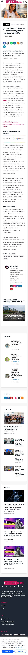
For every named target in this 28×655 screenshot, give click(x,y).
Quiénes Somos (5, 619)
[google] (19, 398)
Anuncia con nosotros (19, 634)
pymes (5, 258)
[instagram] (14, 286)
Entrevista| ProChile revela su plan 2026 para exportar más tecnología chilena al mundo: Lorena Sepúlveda (13, 534)
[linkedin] (14, 43)
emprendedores (8, 256)
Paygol (5, 100)
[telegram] (4, 46)
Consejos (6, 24)
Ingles (3, 608)
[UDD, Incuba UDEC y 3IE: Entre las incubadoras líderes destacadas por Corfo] (14, 418)
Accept (7, 651)
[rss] (22, 398)
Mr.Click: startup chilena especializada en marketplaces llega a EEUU (13, 124)
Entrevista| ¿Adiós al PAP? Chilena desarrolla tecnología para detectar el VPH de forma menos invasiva (13, 562)
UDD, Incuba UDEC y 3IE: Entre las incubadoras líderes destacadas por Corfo (13, 427)
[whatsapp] (11, 43)
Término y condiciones (7, 621)
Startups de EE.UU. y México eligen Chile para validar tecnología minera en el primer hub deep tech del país (19, 471)
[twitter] (7, 43)
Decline (20, 651)
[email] (18, 43)
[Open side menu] (2, 1)
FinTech (16, 256)
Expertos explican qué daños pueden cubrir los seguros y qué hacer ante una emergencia (14, 317)
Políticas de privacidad (7, 624)
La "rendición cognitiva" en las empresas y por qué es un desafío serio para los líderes (19, 442)
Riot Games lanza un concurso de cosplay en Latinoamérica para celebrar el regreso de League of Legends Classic (14, 506)
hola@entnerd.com (7, 634)
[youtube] (11, 289)
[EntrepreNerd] (14, 1)
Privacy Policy (19, 647)
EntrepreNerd (8, 36)
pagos (21, 256)
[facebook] (4, 43)
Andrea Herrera (10, 431)
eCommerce (12, 253)
